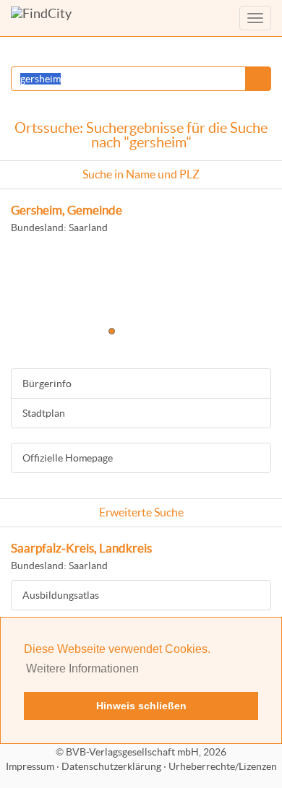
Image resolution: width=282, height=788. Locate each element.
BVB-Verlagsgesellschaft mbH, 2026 (146, 752)
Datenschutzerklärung (111, 766)
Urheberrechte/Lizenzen (222, 766)
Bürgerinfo (47, 383)
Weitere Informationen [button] (82, 668)
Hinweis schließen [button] (141, 705)
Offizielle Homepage (67, 458)
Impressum (30, 766)
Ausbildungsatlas (60, 595)
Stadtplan (43, 413)
